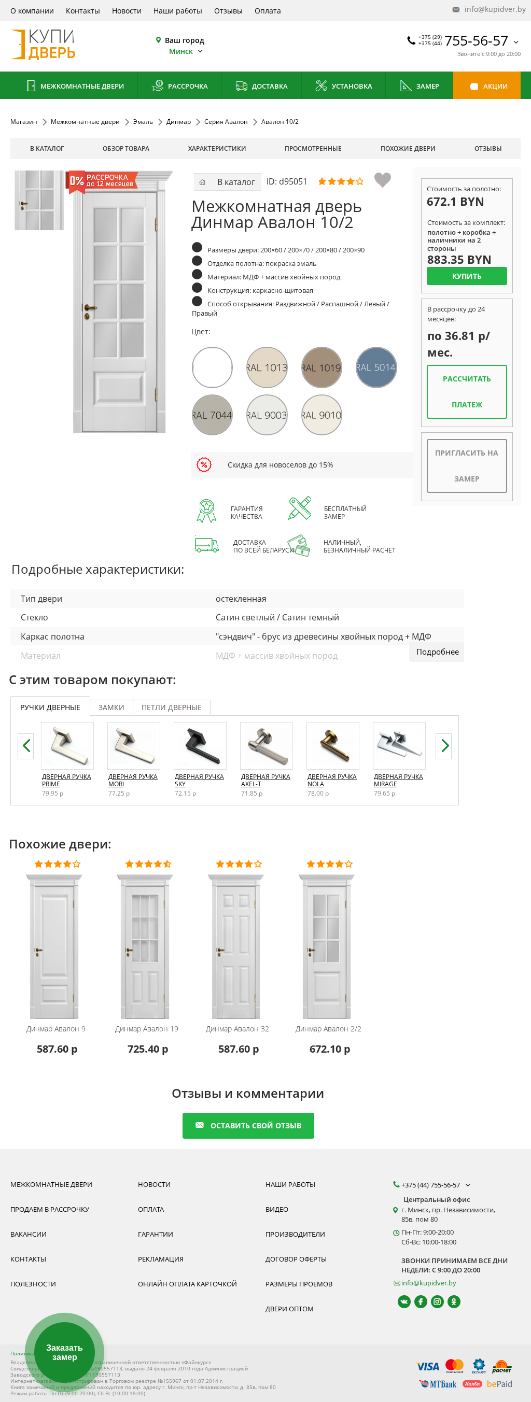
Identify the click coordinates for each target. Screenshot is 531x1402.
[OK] (449, 1301)
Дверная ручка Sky (199, 780)
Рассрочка (187, 86)
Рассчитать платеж (467, 391)
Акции (495, 86)
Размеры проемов (299, 1283)
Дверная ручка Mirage (398, 780)
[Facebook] (416, 1301)
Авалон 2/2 (328, 1028)
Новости (127, 11)
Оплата (268, 11)
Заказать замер (64, 1352)
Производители (295, 1234)
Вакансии (28, 1234)
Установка (351, 86)
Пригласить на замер (466, 466)
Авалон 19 (146, 1028)
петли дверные (172, 707)
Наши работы (177, 11)
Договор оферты (296, 1259)
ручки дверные (50, 707)
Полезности (33, 1283)
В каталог (47, 148)
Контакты (83, 11)
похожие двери (408, 148)
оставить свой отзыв (256, 1125)
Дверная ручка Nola (332, 780)
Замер (427, 86)
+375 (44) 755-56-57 (431, 1184)
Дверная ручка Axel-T (265, 780)
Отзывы (228, 11)
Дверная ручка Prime (66, 780)
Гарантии (155, 1234)
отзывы (488, 148)
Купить (467, 276)
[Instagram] (432, 1301)
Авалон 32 (237, 1028)
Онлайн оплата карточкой (187, 1283)
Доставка (269, 86)
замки (111, 707)
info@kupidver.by (492, 9)
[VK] (399, 1301)
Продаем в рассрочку (49, 1209)
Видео (277, 1209)
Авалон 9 (56, 1028)
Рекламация (161, 1259)
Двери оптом (290, 1308)
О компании (32, 11)
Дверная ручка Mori (133, 780)
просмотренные (313, 148)
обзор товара (126, 148)
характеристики (217, 148)
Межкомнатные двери (81, 86)
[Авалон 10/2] (40, 200)
